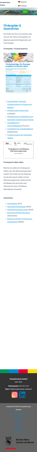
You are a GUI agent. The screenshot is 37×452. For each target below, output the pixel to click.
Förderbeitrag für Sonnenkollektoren (20, 129)
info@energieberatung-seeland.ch (20, 389)
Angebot (18, 420)
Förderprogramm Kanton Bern (18, 111)
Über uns (18, 426)
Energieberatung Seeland (18, 414)
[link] (22, 2)
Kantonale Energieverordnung (17, 210)
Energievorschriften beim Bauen (18, 213)
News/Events (18, 417)
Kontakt (18, 429)
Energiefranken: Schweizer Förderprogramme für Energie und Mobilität (19, 105)
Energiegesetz (12, 204)
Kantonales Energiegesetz (16, 207)
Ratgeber (18, 423)
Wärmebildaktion (19, 432)
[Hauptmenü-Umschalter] (33, 11)
